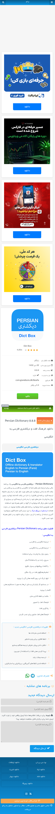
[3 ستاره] (31, 350)
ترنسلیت (44, 511)
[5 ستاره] (25, 350)
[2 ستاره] (34, 350)
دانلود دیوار (14, 776)
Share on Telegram (33, 676)
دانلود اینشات (14, 762)
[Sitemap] (30, 793)
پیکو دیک (35, 511)
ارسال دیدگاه (40, 748)
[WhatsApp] (27, 676)
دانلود (27, 106)
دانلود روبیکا (27, 783)
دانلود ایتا (41, 770)
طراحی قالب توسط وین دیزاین (26, 801)
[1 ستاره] (37, 350)
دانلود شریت (14, 770)
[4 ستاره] (28, 350)
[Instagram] (26, 793)
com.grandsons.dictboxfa (27, 380)
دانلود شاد (41, 776)
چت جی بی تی (41, 762)
